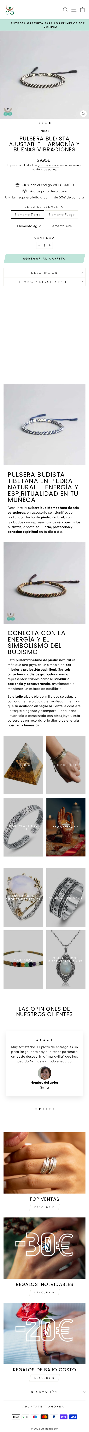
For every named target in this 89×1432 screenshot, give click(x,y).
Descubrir (44, 1207)
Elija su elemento (45, 206)
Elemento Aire (60, 226)
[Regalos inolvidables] (44, 1248)
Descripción (44, 272)
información (43, 1391)
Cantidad (44, 237)
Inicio (43, 131)
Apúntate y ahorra (44, 1406)
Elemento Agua (29, 226)
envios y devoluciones (44, 281)
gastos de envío (48, 165)
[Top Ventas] (44, 1163)
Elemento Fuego (61, 214)
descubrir (44, 1292)
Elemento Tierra (27, 214)
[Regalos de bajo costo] (44, 1333)
